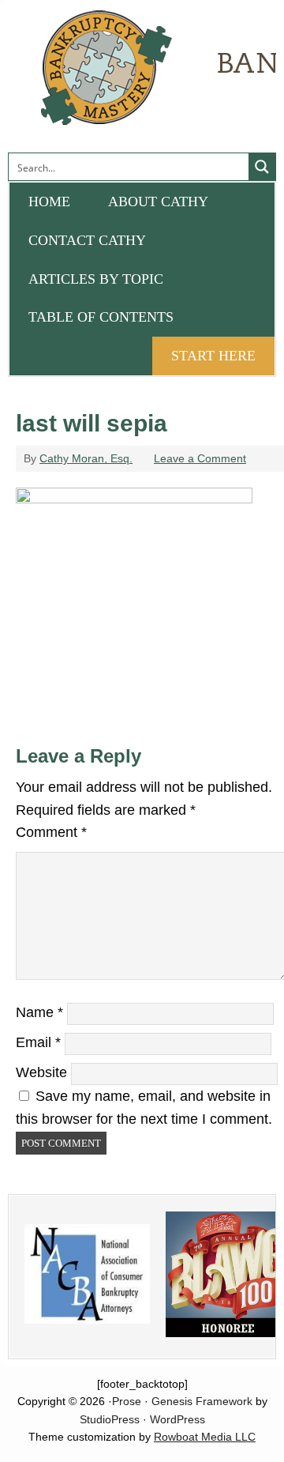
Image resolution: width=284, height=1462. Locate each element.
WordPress (177, 1419)
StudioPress (110, 1419)
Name (39, 1012)
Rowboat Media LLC (205, 1436)
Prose (126, 1401)
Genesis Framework (201, 1401)
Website (41, 1072)
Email (38, 1042)
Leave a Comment (200, 458)
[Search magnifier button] (261, 166)
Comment (51, 832)
